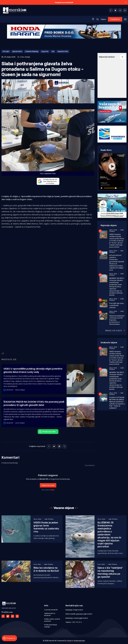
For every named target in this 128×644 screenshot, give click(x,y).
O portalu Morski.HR (51, 610)
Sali (53, 51)
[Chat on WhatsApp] (48, 431)
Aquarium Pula (63, 51)
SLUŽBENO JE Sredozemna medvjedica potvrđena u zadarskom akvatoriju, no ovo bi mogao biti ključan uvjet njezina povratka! (109, 534)
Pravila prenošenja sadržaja (50, 626)
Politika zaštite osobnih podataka (52, 620)
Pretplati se (115, 19)
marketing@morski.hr (80, 618)
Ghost (69, 641)
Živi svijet (6, 51)
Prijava (103, 19)
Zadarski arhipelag (31, 51)
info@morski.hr (78, 610)
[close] (125, 2)
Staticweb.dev (79, 641)
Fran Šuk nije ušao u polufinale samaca (116, 305)
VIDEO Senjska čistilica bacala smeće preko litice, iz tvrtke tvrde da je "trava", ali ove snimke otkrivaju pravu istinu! (116, 240)
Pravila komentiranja (10, 463)
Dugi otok (45, 51)
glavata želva (17, 51)
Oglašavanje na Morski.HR (49, 614)
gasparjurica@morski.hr (84, 614)
